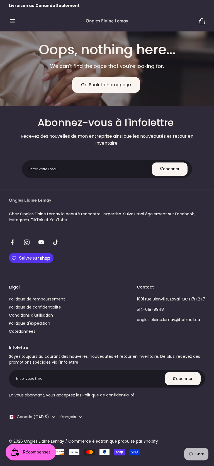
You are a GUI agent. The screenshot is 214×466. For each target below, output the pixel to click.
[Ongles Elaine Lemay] (107, 21)
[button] (12, 21)
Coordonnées (22, 331)
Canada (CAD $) (33, 417)
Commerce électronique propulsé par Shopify (113, 441)
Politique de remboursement (37, 299)
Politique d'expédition (29, 323)
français (68, 417)
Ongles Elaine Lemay (44, 441)
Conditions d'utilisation (31, 315)
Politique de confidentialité (35, 307)
